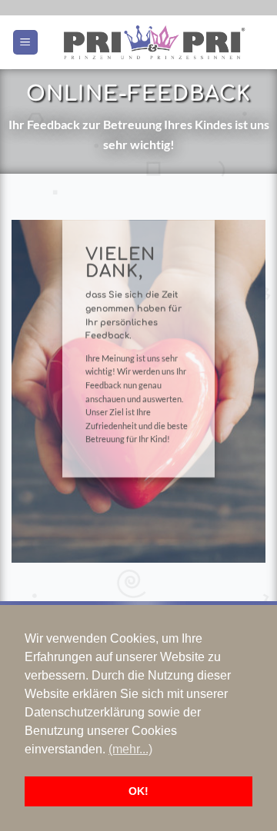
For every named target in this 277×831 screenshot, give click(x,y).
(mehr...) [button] (130, 749)
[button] (25, 42)
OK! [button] (138, 791)
